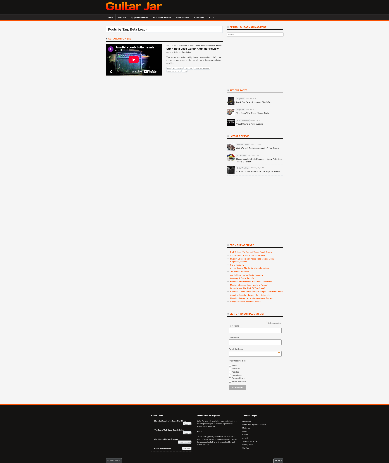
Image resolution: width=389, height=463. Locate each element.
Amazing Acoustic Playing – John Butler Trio (250, 294)
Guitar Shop (199, 17)
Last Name (234, 337)
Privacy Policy (247, 444)
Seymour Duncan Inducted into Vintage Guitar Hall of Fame (256, 291)
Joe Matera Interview (239, 271)
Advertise (245, 438)
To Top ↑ (278, 460)
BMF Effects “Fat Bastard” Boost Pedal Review (251, 252)
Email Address (236, 349)
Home (110, 17)
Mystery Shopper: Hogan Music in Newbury (249, 284)
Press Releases (239, 381)
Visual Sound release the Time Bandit (247, 255)
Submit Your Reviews (162, 17)
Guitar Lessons (181, 17)
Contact (245, 434)
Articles (235, 372)
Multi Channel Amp (174, 71)
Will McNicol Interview (163, 448)
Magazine (120, 17)
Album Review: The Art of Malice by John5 (249, 268)
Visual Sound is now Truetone (249, 123)
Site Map (245, 448)
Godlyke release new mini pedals (245, 301)
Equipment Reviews (138, 17)
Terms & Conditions (249, 441)
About (210, 17)
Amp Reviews (178, 68)
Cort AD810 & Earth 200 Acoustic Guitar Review (257, 148)
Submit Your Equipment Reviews (254, 424)
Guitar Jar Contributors (182, 52)
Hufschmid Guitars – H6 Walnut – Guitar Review (251, 298)
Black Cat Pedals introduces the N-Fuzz (254, 102)
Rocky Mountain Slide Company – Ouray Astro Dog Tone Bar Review (259, 160)
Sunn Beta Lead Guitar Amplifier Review (192, 49)
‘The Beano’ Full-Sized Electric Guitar (252, 113)
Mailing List (246, 428)
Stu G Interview (237, 264)
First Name (234, 326)
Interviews (236, 375)
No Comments (200, 45)
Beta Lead (188, 68)
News (234, 365)
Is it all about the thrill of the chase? (247, 288)
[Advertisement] (247, 6)
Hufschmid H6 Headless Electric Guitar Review (251, 281)
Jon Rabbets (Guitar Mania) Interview (246, 274)
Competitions (238, 378)
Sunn (185, 71)
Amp (168, 68)
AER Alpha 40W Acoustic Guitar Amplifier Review (258, 171)
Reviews (236, 369)
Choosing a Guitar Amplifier (242, 278)
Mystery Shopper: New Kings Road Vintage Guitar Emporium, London (252, 260)
